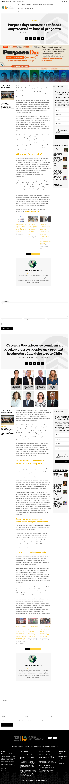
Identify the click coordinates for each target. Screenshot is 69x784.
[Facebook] (61, 1)
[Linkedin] (42, 38)
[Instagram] (63, 1)
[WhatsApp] (38, 38)
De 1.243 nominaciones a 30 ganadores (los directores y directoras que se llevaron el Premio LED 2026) (46, 769)
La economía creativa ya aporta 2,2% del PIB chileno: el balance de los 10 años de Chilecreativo (57, 160)
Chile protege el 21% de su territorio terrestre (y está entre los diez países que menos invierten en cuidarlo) (47, 763)
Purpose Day (36, 254)
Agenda (34, 20)
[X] (65, 1)
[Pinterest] (34, 38)
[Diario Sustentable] (33, 264)
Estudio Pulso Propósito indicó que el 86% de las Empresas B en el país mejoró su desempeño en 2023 (33, 229)
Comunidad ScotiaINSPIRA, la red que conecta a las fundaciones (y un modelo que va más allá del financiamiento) (7, 107)
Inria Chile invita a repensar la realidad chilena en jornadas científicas (17, 294)
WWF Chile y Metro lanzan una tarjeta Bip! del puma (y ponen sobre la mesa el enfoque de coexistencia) (47, 756)
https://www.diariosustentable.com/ (33, 273)
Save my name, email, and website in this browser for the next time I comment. (23, 324)
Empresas (3, 101)
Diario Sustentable (28, 33)
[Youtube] (67, 1)
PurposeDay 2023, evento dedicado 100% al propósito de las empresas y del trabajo (21, 228)
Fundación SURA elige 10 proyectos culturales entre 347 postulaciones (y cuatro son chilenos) (28, 756)
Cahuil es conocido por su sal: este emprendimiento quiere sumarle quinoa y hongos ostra (58, 152)
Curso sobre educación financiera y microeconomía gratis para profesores (52, 294)
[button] (19, 11)
